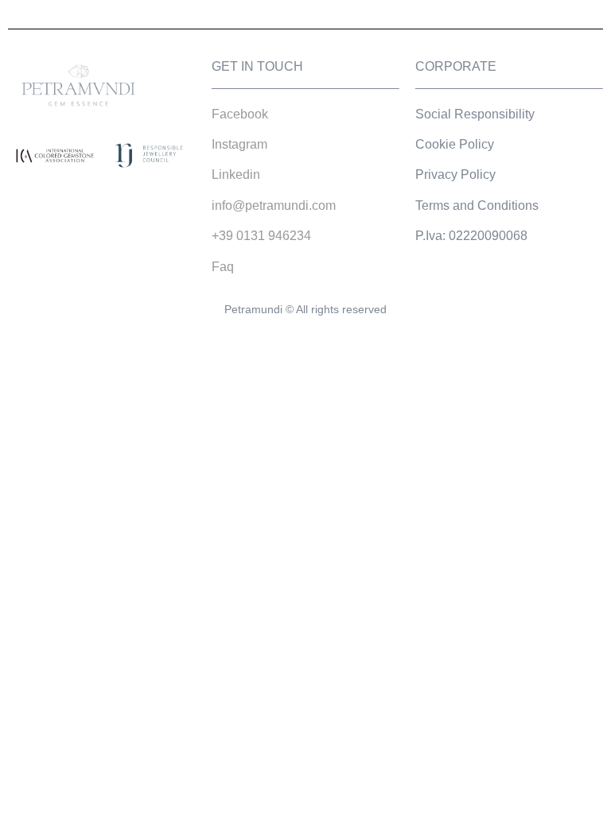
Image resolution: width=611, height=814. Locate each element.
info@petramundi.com (274, 205)
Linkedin (236, 174)
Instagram (239, 144)
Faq (223, 266)
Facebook (240, 114)
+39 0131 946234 (261, 235)
